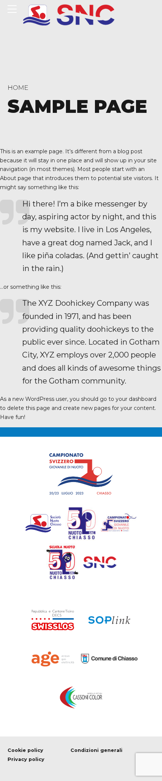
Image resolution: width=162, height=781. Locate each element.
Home (18, 87)
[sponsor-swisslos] (52, 620)
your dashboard (136, 399)
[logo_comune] (109, 659)
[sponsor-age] (52, 659)
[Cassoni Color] (81, 697)
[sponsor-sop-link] (109, 620)
